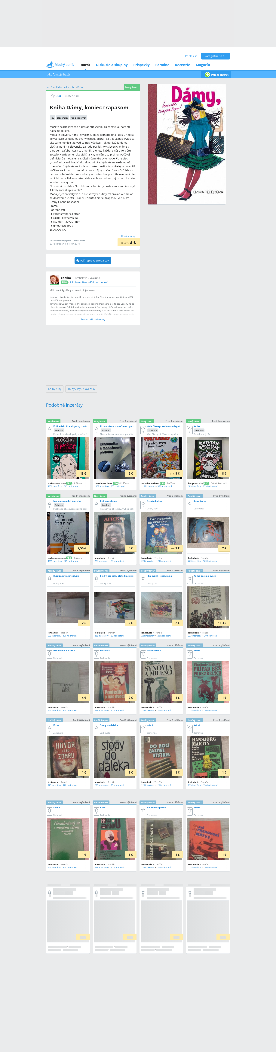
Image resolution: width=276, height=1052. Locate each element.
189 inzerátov (194, 486)
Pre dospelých (78, 117)
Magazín (203, 65)
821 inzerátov (78, 282)
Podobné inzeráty (64, 405)
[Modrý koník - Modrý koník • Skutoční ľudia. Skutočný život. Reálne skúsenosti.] (60, 65)
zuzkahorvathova (57, 483)
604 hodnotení (98, 282)
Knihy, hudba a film (65, 87)
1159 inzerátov (55, 486)
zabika (66, 278)
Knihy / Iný (54, 389)
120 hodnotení (117, 561)
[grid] (138, 684)
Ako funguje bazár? (60, 74)
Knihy (80, 87)
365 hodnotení (71, 486)
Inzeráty (50, 87)
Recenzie (182, 65)
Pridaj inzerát (219, 74)
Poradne (162, 65)
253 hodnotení (210, 486)
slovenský (62, 117)
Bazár (85, 65)
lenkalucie (100, 557)
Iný (52, 117)
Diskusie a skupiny (112, 65)
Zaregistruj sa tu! (215, 56)
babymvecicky (195, 483)
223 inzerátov (101, 561)
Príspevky (141, 65)
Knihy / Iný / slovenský (81, 389)
